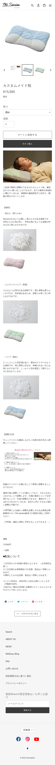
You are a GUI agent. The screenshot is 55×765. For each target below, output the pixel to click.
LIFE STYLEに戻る (29, 614)
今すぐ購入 (27, 144)
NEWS (9, 646)
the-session (30, 758)
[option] (15, 68)
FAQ (7, 661)
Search (9, 632)
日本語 (26, 730)
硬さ (5, 106)
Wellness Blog (12, 654)
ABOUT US (11, 639)
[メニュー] (50, 5)
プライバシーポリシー (16, 683)
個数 (5, 118)
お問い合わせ (12, 668)
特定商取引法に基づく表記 (18, 676)
